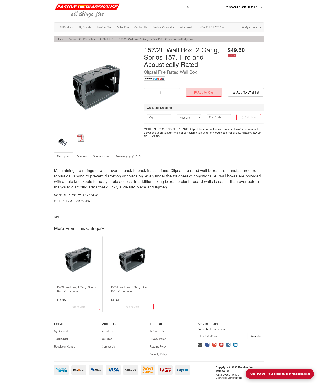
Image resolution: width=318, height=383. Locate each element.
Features (81, 156)
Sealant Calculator (163, 27)
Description (63, 156)
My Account (61, 331)
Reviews (120, 156)
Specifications (101, 156)
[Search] (188, 7)
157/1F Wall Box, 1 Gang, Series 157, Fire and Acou (76, 289)
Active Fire (122, 27)
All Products (67, 27)
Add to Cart (205, 92)
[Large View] (62, 142)
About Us (107, 331)
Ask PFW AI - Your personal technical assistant (280, 373)
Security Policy (158, 354)
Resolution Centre (64, 346)
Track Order (61, 339)
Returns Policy (158, 346)
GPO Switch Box (106, 39)
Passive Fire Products (80, 39)
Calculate (250, 117)
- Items (243, 7)
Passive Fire (104, 27)
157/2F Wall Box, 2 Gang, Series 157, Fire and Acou (130, 289)
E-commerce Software (226, 377)
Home (60, 39)
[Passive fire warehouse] (87, 9)
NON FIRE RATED (211, 27)
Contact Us (140, 27)
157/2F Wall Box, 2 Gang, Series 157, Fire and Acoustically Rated (157, 39)
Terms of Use (157, 331)
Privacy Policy (158, 339)
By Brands (85, 27)
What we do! (187, 27)
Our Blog (107, 339)
